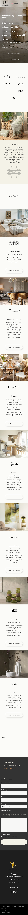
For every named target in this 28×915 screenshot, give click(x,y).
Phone (3, 797)
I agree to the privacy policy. (9, 836)
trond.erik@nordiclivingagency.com (14, 876)
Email (5, 790)
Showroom (22, 911)
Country (3, 804)
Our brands (8, 911)
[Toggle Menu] (25, 4)
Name (5, 783)
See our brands (15, 59)
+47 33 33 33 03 (15, 879)
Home (2, 911)
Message (6, 810)
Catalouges (15, 911)
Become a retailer (15, 53)
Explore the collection (14, 270)
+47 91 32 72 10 (15, 882)
